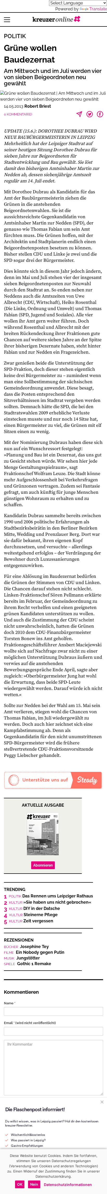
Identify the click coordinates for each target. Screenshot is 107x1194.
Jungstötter (22, 958)
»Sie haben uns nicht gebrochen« (50, 902)
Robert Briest (37, 106)
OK (19, 1184)
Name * (9, 1003)
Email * (30, 1023)
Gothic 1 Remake (27, 964)
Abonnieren (43, 865)
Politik (15, 36)
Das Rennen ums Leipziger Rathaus (51, 896)
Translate (98, 8)
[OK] (100, 1171)
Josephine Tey (26, 946)
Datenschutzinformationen (68, 1184)
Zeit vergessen (31, 921)
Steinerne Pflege (33, 914)
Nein (34, 1184)
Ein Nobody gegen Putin (34, 952)
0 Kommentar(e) (18, 114)
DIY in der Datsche (34, 908)
